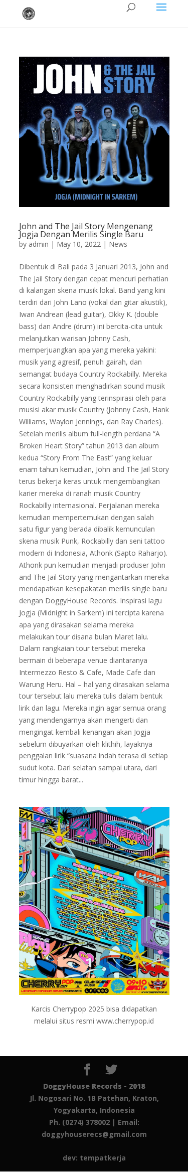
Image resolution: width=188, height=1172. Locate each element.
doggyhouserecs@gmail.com (94, 1134)
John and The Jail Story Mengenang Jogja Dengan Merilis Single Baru (86, 230)
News (118, 244)
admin (39, 244)
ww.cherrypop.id (128, 1021)
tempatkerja (103, 1157)
